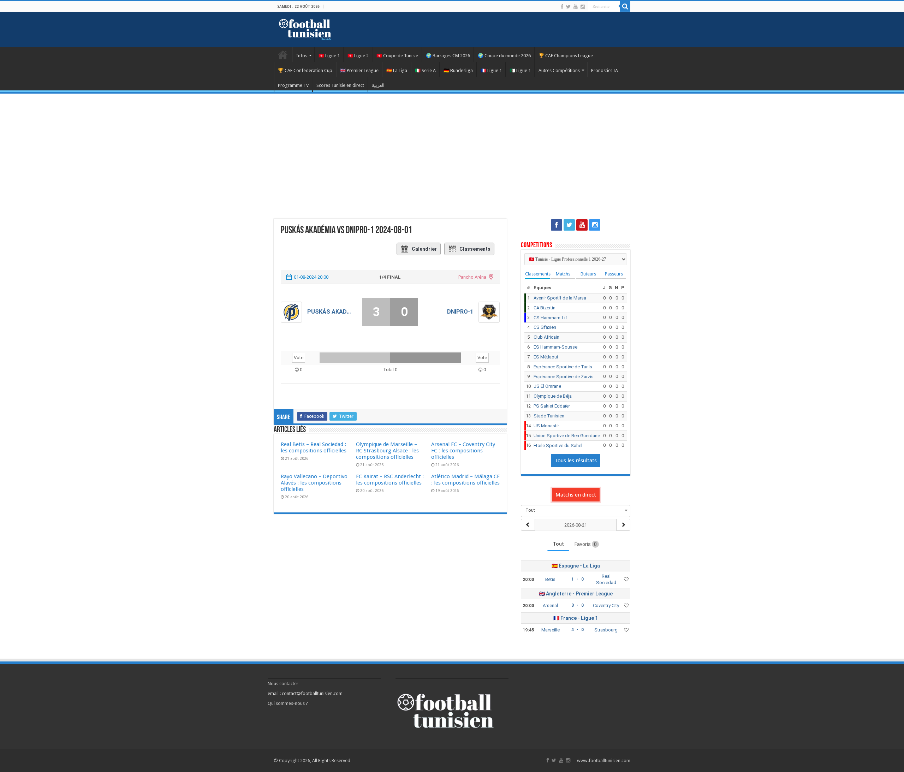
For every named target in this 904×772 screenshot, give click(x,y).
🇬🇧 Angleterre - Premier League (576, 593)
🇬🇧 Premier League (359, 70)
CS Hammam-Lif (550, 317)
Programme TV (293, 85)
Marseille (550, 630)
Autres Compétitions (559, 70)
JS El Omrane (547, 386)
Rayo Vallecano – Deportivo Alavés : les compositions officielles (314, 482)
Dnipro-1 (460, 311)
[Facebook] (562, 6)
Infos (301, 55)
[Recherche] (625, 6)
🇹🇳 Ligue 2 (358, 55)
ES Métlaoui (546, 357)
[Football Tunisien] (305, 28)
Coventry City (606, 605)
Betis (550, 579)
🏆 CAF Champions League (566, 55)
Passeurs (614, 274)
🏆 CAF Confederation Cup (305, 70)
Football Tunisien (283, 54)
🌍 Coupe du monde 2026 (504, 55)
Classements (474, 249)
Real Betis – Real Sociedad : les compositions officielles (313, 447)
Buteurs (588, 274)
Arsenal (550, 605)
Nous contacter (283, 683)
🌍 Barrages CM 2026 (448, 55)
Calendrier (424, 249)
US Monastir (546, 425)
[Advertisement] (452, 151)
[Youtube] (575, 6)
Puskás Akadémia (329, 311)
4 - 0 (577, 629)
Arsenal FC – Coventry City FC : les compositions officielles (463, 450)
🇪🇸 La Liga (396, 70)
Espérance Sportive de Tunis (563, 366)
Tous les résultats (576, 460)
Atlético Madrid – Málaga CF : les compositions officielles (465, 479)
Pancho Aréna (472, 277)
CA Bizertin (544, 307)
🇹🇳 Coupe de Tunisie (397, 55)
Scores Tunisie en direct (340, 85)
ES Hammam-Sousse (555, 347)
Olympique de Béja (553, 396)
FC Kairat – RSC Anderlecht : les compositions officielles (390, 479)
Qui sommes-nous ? (288, 703)
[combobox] (575, 510)
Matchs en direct (575, 495)
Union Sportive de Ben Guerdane (567, 435)
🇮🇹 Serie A (425, 70)
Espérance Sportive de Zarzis (564, 376)
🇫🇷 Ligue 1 (491, 70)
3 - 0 (577, 605)
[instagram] (582, 6)
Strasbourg (606, 630)
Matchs (563, 274)
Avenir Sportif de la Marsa (560, 298)
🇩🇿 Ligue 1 (520, 70)
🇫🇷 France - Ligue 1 (575, 618)
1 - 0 (577, 579)
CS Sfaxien (545, 327)
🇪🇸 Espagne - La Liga (576, 566)
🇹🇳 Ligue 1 (329, 55)
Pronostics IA (604, 70)
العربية (378, 85)
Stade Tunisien (549, 415)
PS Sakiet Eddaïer (552, 406)
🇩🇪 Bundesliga (458, 70)
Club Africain (546, 337)
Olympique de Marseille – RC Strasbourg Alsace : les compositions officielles (387, 450)
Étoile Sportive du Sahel (558, 445)
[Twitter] (568, 6)
